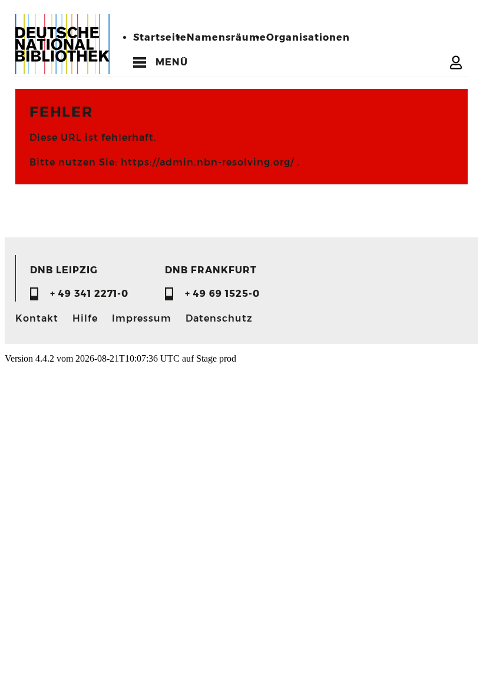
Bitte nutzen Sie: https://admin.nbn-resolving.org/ (163, 162)
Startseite (160, 37)
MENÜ (172, 62)
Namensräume (226, 37)
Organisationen (308, 37)
